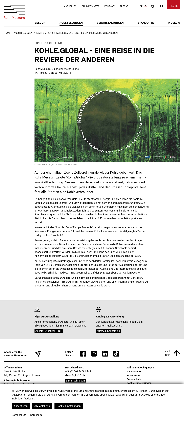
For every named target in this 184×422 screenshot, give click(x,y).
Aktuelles (70, 6)
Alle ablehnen (42, 405)
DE (141, 6)
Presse (124, 6)
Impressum (35, 414)
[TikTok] (116, 353)
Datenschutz (19, 414)
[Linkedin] (105, 353)
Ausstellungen (23, 33)
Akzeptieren (21, 405)
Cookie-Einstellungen (69, 405)
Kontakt (109, 6)
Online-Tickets (90, 6)
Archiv (40, 33)
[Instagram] (94, 353)
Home (7, 33)
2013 (50, 33)
